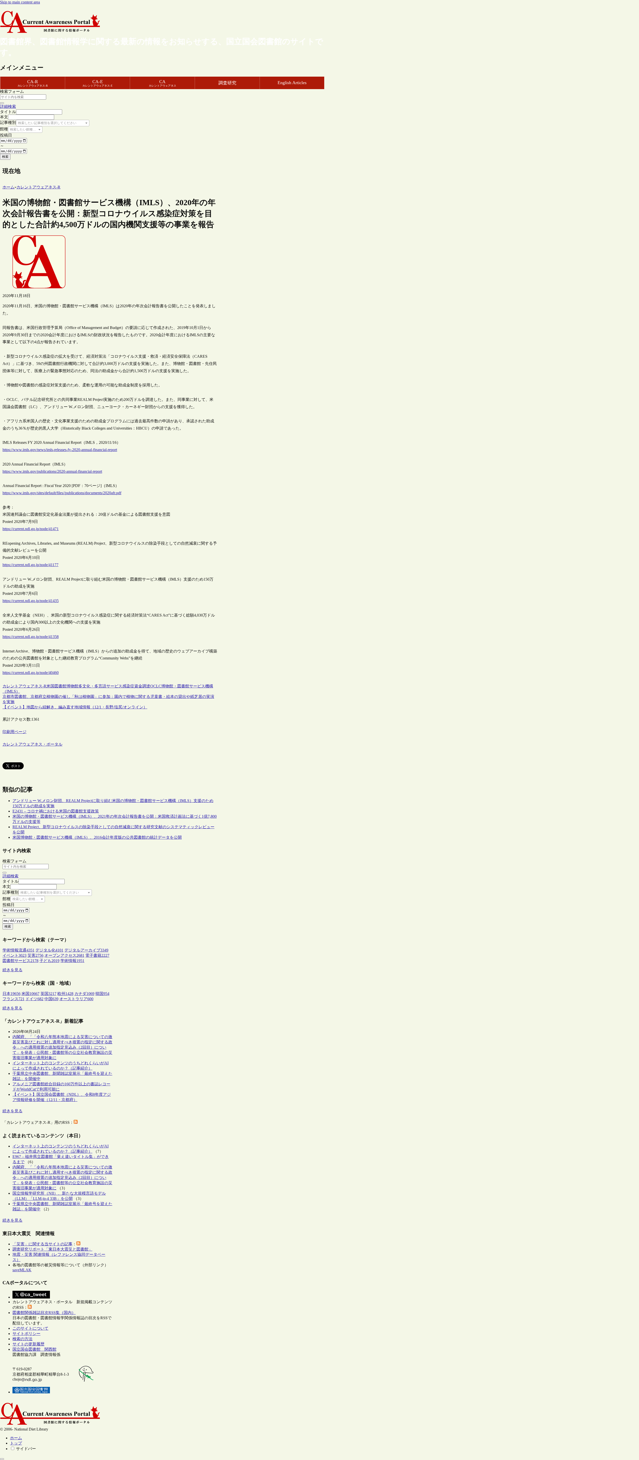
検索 (5, 157)
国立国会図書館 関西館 (34, 1349)
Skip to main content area (20, 2)
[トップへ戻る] (2, 1459)
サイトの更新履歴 (28, 1344)
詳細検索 (8, 106)
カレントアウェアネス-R (24, 686)
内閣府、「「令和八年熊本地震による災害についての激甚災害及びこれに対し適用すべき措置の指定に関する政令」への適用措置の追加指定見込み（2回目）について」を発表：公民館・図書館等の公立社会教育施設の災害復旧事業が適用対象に (62, 1047)
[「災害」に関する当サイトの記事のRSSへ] (78, 1244)
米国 (50, 686)
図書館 (60, 686)
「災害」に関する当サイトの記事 (42, 1244)
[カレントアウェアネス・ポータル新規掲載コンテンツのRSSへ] (30, 1307)
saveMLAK (21, 1270)
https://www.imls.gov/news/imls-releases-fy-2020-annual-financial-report (59, 450)
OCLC (155, 686)
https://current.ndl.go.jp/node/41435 (30, 601)
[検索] (2, 103)
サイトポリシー (26, 1333)
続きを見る (12, 970)
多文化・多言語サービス (100, 686)
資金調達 (142, 686)
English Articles (292, 82)
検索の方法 (22, 1339)
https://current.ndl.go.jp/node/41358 (30, 637)
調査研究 (227, 82)
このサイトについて (30, 1328)
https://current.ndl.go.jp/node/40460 (30, 672)
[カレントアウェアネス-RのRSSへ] (76, 1122)
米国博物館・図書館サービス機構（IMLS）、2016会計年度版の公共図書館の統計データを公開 (97, 837)
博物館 (72, 686)
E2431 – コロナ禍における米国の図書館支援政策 (55, 811)
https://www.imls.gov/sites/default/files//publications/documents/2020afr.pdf (61, 493)
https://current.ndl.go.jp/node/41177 (30, 565)
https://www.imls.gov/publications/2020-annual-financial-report (52, 471)
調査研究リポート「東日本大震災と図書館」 (52, 1249)
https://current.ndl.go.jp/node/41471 (30, 529)
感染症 (128, 686)
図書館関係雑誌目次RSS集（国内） (44, 1312)
